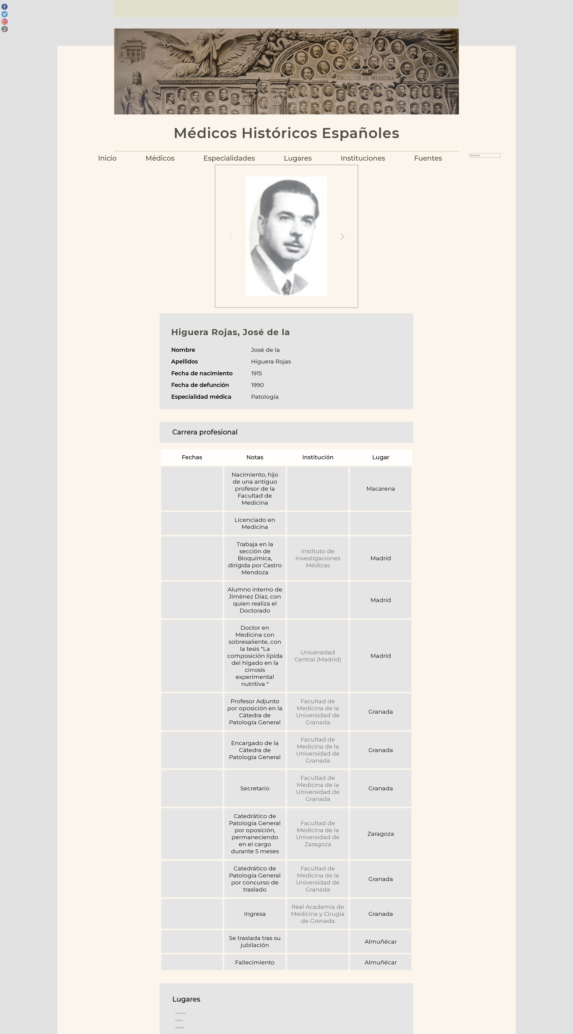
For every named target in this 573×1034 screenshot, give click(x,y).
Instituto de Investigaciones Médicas (317, 558)
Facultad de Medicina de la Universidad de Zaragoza (318, 834)
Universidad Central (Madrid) (318, 656)
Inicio (107, 158)
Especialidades (229, 158)
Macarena (180, 1013)
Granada (179, 1027)
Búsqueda (467, 155)
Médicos (159, 158)
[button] (342, 236)
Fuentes (428, 158)
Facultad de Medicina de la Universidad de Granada (318, 712)
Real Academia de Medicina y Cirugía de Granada (318, 913)
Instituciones (363, 158)
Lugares (298, 158)
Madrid (178, 1020)
